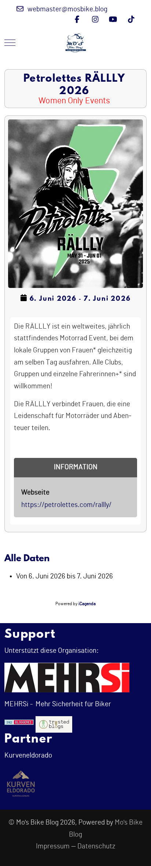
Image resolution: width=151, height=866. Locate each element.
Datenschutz (96, 846)
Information (75, 467)
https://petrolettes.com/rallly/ (66, 505)
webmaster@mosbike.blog (67, 9)
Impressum (53, 846)
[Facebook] (77, 19)
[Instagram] (95, 19)
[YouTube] (113, 19)
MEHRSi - (18, 704)
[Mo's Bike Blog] (76, 43)
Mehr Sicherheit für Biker (72, 704)
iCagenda (87, 604)
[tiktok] (131, 19)
